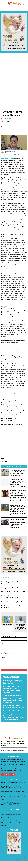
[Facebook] (2, 132)
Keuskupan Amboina (6, 459)
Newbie (7, 121)
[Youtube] (13, 774)
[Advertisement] (14, 70)
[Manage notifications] (25, 858)
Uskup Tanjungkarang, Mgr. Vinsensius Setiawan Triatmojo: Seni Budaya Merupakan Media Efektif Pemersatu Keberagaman (18, 523)
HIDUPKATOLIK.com (7, 158)
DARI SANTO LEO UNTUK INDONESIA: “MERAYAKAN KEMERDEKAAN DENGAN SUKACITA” (18, 483)
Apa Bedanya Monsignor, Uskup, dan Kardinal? (11, 814)
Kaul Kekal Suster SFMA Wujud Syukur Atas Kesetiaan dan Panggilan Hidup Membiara (18, 472)
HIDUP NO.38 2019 (8, 458)
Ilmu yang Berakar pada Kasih (12, 588)
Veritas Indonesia (5, 530)
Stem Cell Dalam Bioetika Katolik (13, 592)
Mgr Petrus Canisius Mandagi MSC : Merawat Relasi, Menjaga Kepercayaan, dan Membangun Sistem (20, 628)
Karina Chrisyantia (17, 458)
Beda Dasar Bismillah (6, 817)
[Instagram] (6, 774)
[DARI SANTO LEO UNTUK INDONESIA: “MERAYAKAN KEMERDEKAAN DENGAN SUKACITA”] (5, 482)
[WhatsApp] (9, 132)
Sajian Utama (8, 118)
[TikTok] (10, 774)
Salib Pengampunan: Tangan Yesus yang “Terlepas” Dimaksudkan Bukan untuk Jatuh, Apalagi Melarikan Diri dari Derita (13, 824)
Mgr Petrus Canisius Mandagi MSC (18, 459)
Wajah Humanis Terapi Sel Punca (13, 602)
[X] (5, 132)
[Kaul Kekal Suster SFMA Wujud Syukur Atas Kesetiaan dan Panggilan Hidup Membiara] (5, 472)
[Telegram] (12, 132)
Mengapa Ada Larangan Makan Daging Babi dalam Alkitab (14, 820)
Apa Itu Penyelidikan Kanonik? (8, 811)
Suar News (4, 723)
